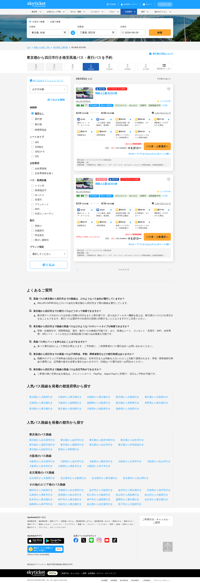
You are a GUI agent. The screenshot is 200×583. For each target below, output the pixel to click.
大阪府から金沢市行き (72, 461)
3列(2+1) (40, 151)
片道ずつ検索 (38, 22)
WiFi (37, 209)
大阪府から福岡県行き (70, 403)
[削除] (65, 32)
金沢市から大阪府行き (101, 490)
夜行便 (38, 124)
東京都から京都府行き (127, 397)
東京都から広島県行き (156, 397)
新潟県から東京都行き (41, 408)
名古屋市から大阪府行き (73, 478)
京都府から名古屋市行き (71, 490)
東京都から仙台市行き (101, 444)
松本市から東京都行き (41, 499)
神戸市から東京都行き (70, 499)
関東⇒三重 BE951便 (106, 93)
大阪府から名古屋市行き (42, 461)
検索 (159, 32)
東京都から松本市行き (132, 439)
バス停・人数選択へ (157, 146)
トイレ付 (39, 185)
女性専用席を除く (44, 173)
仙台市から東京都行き (156, 499)
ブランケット (42, 204)
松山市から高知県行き (127, 494)
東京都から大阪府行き (41, 397)
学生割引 (39, 235)
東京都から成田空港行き (42, 444)
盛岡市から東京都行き (127, 499)
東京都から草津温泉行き (131, 444)
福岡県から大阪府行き (98, 403)
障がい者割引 (42, 239)
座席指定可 (41, 190)
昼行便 (38, 118)
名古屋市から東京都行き (104, 478)
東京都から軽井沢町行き (102, 439)
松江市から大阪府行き (98, 494)
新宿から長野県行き (68, 449)
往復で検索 (55, 22)
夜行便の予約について (163, 53)
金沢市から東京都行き (130, 490)
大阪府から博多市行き (70, 466)
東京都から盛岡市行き (72, 444)
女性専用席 (41, 168)
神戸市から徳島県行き (98, 499)
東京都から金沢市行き (72, 439)
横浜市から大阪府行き (41, 490)
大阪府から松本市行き (41, 466)
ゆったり (39, 194)
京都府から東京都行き (98, 397)
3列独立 (39, 146)
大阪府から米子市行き (98, 466)
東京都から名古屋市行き (42, 439)
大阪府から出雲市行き (130, 461)
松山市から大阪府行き (156, 494)
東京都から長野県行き (127, 403)
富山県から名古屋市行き (100, 504)
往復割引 (39, 230)
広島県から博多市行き (41, 494)
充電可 (38, 199)
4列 (37, 142)
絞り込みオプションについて (47, 80)
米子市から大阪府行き (130, 504)
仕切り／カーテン (44, 213)
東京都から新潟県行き (70, 408)
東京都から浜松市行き (41, 449)
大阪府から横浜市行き (101, 461)
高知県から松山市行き (70, 494)
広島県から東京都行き (41, 403)
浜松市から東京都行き (70, 504)
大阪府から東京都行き (70, 397)
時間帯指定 (41, 129)
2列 (37, 156)
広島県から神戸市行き (158, 490)
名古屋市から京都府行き (42, 478)
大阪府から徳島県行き (98, 408)
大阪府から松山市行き (158, 461)
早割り (38, 225)
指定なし (39, 113)
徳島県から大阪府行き (127, 408)
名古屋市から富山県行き (136, 478)
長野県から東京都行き (156, 403)
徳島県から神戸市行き (41, 504)
